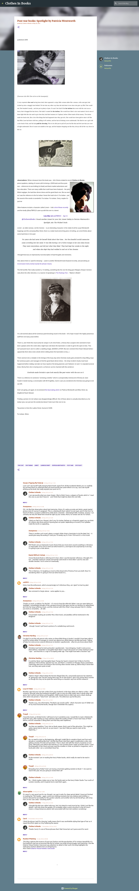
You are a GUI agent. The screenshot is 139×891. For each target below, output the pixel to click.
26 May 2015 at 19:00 (39, 689)
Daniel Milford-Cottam (37, 555)
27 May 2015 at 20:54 (34, 714)
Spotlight (78, 465)
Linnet (37, 465)
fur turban (29, 465)
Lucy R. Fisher (28, 689)
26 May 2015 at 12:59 (47, 517)
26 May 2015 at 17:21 (47, 645)
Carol (25, 818)
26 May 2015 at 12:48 (38, 506)
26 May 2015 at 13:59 (38, 601)
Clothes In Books (18, 3)
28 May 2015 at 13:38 (47, 568)
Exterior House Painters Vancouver (43, 848)
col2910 (26, 582)
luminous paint (45, 465)
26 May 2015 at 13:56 (43, 530)
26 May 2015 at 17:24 (47, 612)
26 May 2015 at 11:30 (49, 483)
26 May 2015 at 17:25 (47, 623)
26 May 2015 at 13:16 (47, 588)
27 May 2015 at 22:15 (40, 736)
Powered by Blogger (71, 888)
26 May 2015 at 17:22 (47, 542)
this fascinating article (52, 390)
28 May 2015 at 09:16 (47, 754)
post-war (70, 465)
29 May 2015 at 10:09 (47, 777)
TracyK (25, 714)
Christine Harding (29, 636)
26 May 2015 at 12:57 (47, 492)
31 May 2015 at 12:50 (47, 802)
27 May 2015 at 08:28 (48, 658)
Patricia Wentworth (58, 465)
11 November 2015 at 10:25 (49, 826)
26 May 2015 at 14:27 (42, 635)
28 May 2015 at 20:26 (40, 766)
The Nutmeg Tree (62, 273)
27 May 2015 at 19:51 (47, 673)
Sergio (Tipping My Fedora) (33, 483)
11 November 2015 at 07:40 (35, 818)
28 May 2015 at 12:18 (51, 555)
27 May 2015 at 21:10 (47, 723)
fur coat (21, 465)
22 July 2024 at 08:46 (42, 839)
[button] (18, 27)
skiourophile (27, 791)
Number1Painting (29, 839)
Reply (25, 502)
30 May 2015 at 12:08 (38, 791)
